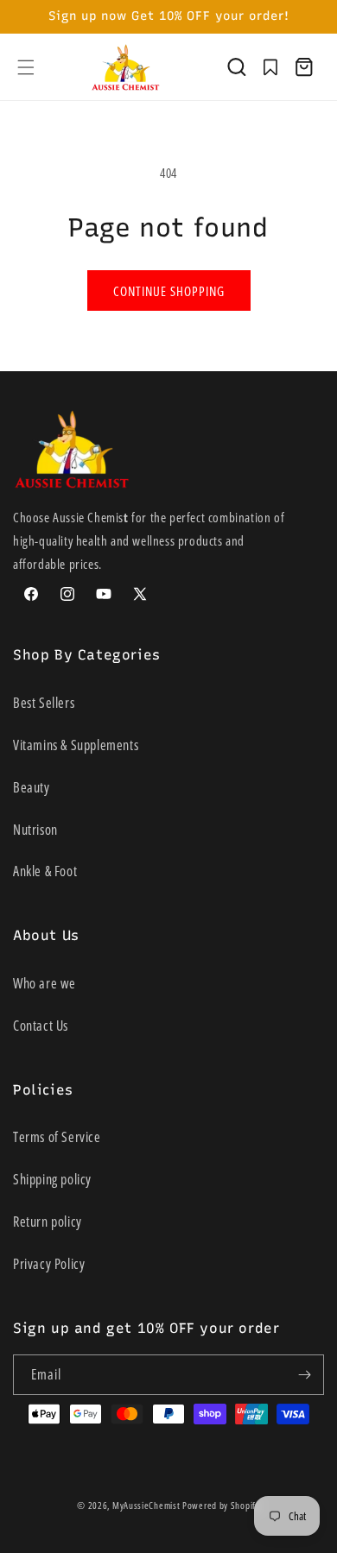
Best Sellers (43, 702)
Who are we (44, 983)
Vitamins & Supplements (75, 744)
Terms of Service (57, 1136)
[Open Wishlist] (270, 67)
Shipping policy (52, 1179)
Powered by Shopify (221, 1505)
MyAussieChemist (147, 1505)
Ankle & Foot (45, 871)
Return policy (47, 1221)
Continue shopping (169, 291)
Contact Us (40, 1025)
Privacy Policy (49, 1263)
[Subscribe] (304, 1374)
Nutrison (35, 829)
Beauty (31, 787)
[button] (26, 67)
